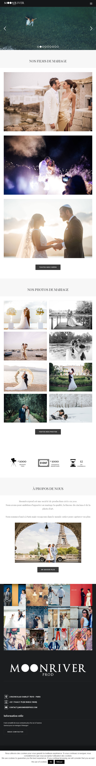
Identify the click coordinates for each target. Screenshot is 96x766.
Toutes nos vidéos (48, 267)
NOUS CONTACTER (15, 732)
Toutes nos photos (48, 432)
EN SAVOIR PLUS (48, 570)
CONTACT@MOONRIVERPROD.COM (23, 707)
